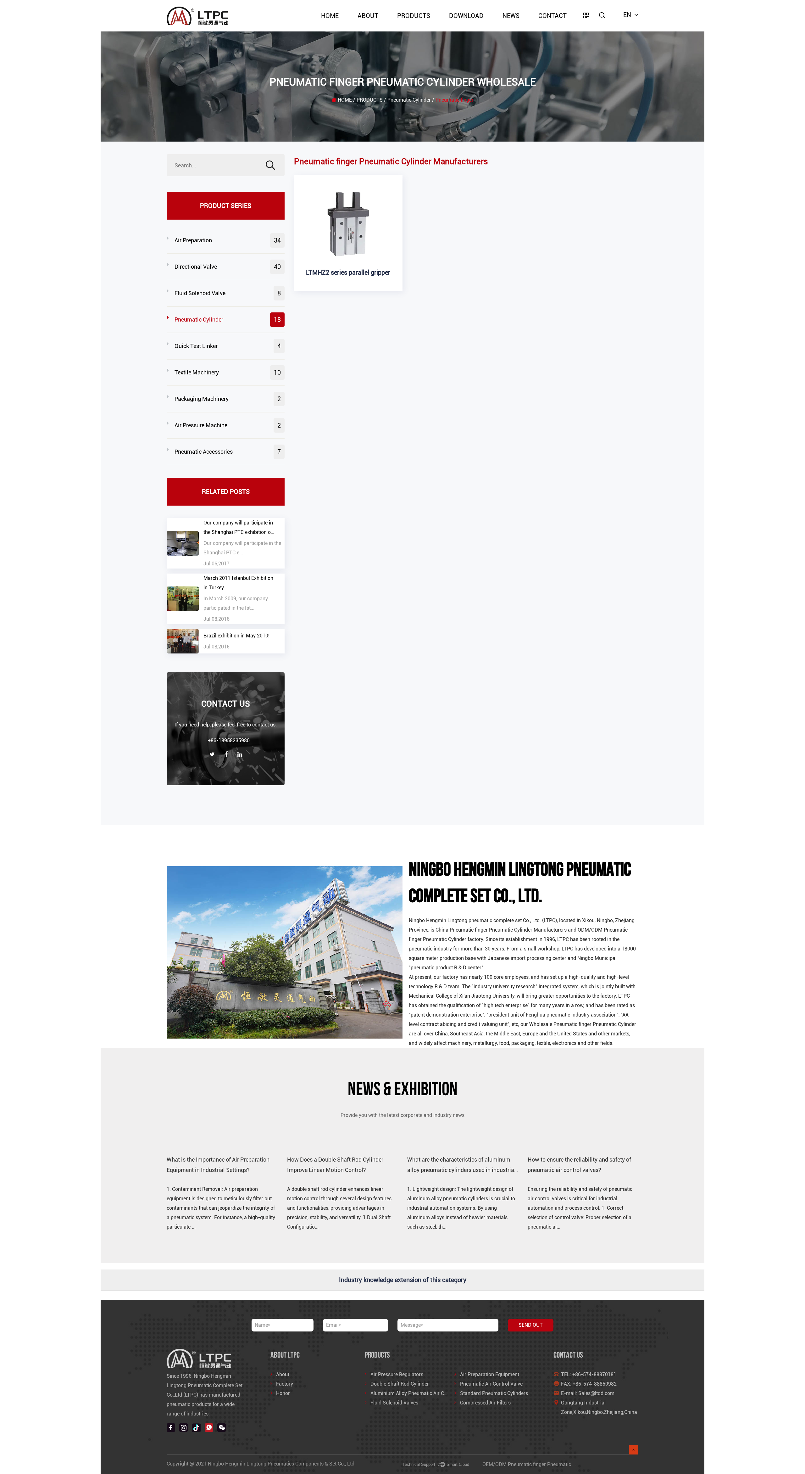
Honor (283, 1393)
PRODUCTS (413, 16)
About (368, 16)
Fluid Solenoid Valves (394, 1403)
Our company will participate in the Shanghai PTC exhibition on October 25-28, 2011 (238, 532)
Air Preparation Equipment (489, 1374)
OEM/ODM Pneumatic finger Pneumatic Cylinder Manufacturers (553, 1464)
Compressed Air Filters (485, 1403)
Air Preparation (228, 240)
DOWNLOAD (466, 16)
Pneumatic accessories (228, 452)
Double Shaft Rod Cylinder (399, 1384)
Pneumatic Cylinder (409, 100)
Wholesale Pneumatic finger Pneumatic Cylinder (582, 1024)
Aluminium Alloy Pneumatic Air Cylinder (414, 1393)
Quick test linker (228, 346)
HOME (330, 16)
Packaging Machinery (228, 399)
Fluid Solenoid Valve (228, 293)
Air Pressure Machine (228, 425)
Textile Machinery (228, 372)
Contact (552, 16)
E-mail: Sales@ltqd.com (587, 1393)
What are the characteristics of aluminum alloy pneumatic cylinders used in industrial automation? (461, 1169)
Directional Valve (228, 267)
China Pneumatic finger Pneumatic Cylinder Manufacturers (501, 930)
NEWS (510, 16)
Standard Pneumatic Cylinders (494, 1393)
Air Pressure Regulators (396, 1374)
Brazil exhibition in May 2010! (236, 636)
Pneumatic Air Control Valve (491, 1384)
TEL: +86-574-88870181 (588, 1374)
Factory (284, 1384)
